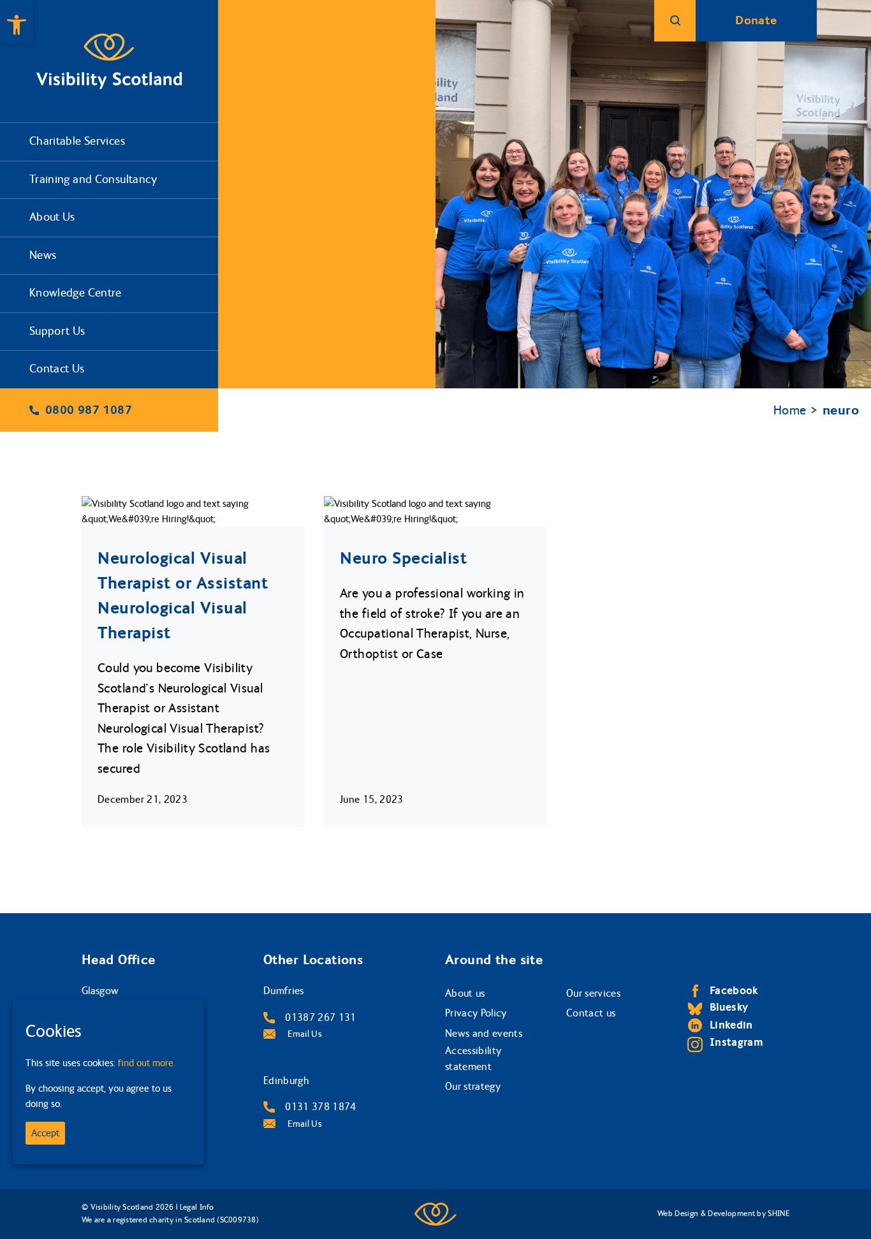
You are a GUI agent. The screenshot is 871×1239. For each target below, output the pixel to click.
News (43, 255)
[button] (16, 21)
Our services (593, 993)
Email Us (304, 1034)
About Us (52, 217)
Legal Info (197, 1207)
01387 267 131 (320, 1017)
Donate (756, 20)
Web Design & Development (706, 1213)
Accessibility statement (473, 1059)
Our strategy (473, 1086)
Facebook (734, 991)
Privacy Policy (476, 1013)
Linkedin (731, 1025)
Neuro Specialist (403, 558)
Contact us (590, 1013)
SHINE (778, 1213)
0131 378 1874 (320, 1107)
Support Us (57, 331)
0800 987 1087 (88, 410)
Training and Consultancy (93, 179)
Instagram (736, 1042)
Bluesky (729, 1007)
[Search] (675, 20)
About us (465, 993)
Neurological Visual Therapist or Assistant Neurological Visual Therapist (183, 595)
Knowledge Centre (75, 293)
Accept (45, 1133)
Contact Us (57, 369)
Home (790, 410)
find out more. (146, 1063)
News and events (483, 1033)
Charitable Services (77, 141)
